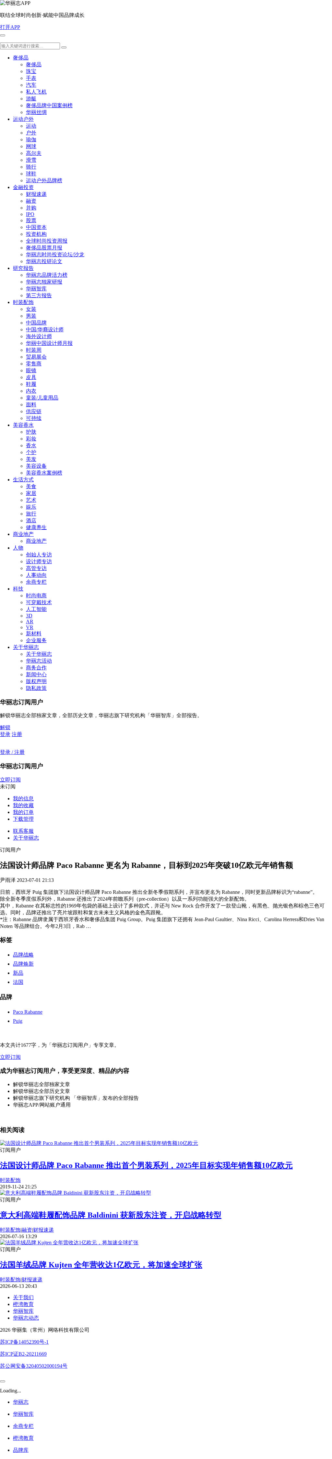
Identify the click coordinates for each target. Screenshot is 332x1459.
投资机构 (36, 234)
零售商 (34, 363)
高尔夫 (34, 153)
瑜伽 (31, 139)
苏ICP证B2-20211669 (23, 1354)
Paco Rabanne (27, 1012)
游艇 (31, 98)
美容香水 (23, 425)
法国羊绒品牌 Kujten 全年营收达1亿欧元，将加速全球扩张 (101, 1265)
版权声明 (36, 681)
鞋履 (31, 384)
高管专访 (36, 568)
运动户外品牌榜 (44, 180)
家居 (31, 493)
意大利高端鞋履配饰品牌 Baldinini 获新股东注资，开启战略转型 (110, 1215)
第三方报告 (39, 295)
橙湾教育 (23, 1304)
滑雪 (31, 160)
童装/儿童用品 (42, 397)
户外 (31, 132)
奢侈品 (21, 57)
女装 (31, 309)
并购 (31, 207)
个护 (31, 452)
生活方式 (23, 479)
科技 (18, 588)
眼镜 (31, 370)
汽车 (31, 85)
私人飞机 (36, 92)
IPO (30, 214)
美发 (31, 459)
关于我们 (23, 1297)
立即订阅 (10, 779)
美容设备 (36, 466)
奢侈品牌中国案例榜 (49, 105)
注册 (17, 734)
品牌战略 (23, 955)
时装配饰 (23, 302)
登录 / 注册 (12, 752)
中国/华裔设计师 (45, 329)
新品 (18, 973)
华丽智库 (36, 288)
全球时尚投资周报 (46, 241)
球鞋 (31, 173)
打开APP (10, 27)
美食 (31, 486)
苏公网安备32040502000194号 (33, 1366)
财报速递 (36, 194)
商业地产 (23, 534)
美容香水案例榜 (44, 473)
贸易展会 (36, 357)
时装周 (34, 350)
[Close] (2, 1381)
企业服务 (36, 640)
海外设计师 (39, 336)
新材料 (34, 633)
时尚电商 (36, 595)
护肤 (31, 432)
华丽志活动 (39, 661)
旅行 (31, 513)
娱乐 (31, 507)
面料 (31, 404)
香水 (31, 445)
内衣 (31, 391)
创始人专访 (39, 554)
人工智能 (36, 609)
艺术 (31, 500)
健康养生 (36, 527)
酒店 (31, 520)
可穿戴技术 (39, 602)
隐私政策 (36, 688)
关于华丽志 (26, 647)
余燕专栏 (36, 582)
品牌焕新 (23, 964)
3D (29, 615)
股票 (31, 220)
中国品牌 (36, 322)
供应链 (34, 411)
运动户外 (23, 119)
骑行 (31, 167)
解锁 (5, 727)
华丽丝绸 (36, 112)
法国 (18, 982)
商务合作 (36, 667)
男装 (31, 316)
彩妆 (31, 438)
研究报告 (23, 268)
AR (29, 621)
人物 (18, 548)
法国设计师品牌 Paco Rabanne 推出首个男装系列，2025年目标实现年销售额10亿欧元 (146, 1165)
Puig (17, 1021)
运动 (31, 126)
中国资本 (36, 227)
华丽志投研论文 (44, 261)
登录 (5, 734)
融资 (31, 201)
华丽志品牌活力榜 (46, 275)
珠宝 (31, 71)
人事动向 (36, 575)
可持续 (34, 418)
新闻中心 (36, 674)
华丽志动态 (26, 1318)
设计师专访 (39, 561)
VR (29, 627)
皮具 (31, 377)
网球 (31, 146)
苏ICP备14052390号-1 (24, 1342)
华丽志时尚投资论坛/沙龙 (55, 254)
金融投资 (23, 187)
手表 (31, 78)
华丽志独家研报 (44, 282)
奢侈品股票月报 (44, 247)
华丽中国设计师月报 (49, 343)
